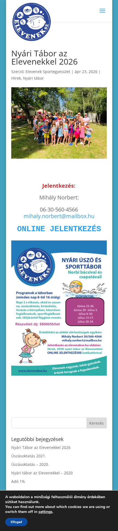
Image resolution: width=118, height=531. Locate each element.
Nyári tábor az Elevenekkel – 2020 (42, 472)
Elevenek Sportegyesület (48, 71)
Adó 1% (18, 481)
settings (45, 511)
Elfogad (16, 522)
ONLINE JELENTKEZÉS (59, 229)
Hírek (16, 78)
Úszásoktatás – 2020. (30, 464)
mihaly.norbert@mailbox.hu (59, 216)
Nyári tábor (33, 78)
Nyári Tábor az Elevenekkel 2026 (41, 447)
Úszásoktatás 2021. (28, 456)
